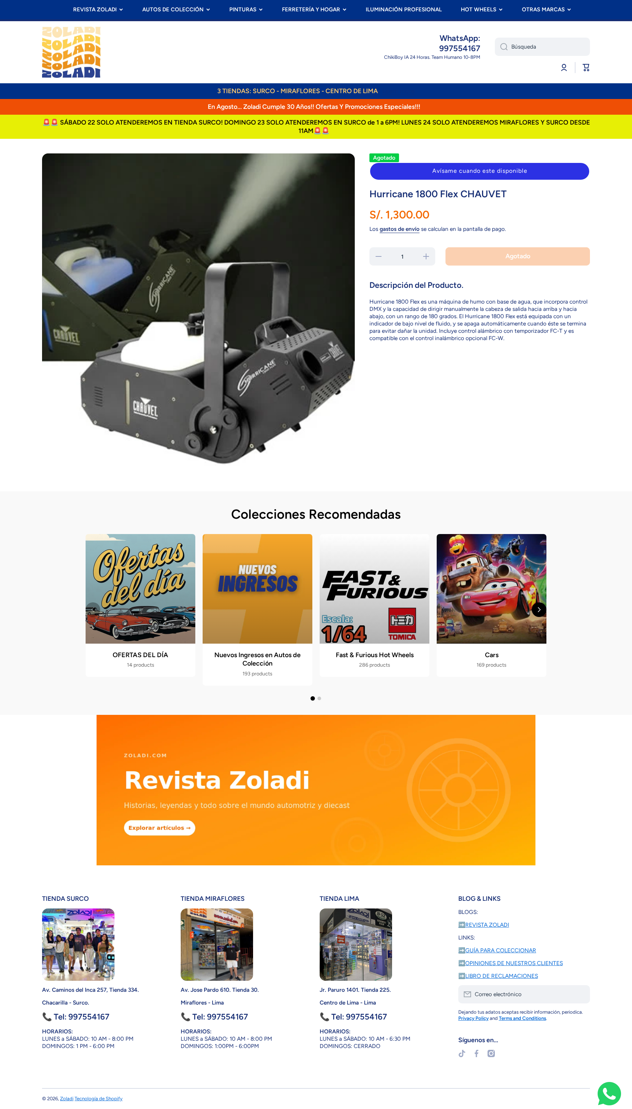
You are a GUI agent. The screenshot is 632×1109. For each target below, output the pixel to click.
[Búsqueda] (501, 47)
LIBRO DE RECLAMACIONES (501, 975)
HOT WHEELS (478, 9)
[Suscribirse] (581, 994)
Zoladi (67, 1098)
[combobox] (542, 47)
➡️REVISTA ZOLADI (483, 924)
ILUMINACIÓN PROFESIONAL (404, 9)
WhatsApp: (460, 38)
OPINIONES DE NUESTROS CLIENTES (514, 963)
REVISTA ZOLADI (95, 9)
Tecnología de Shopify (99, 1098)
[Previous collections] (93, 609)
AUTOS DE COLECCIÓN (173, 9)
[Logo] (71, 52)
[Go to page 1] (313, 698)
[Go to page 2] (319, 698)
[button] (479, 171)
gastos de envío (400, 228)
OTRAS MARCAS (543, 9)
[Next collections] (539, 609)
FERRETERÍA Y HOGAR (311, 9)
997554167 (459, 48)
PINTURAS (242, 9)
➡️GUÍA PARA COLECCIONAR (497, 950)
